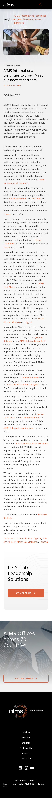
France (7, 214)
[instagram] (32, 768)
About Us (26, 753)
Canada (44, 542)
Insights (7, 19)
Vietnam (32, 542)
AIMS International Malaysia (22, 384)
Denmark (8, 538)
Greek (6, 247)
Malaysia (22, 542)
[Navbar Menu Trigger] (47, 4)
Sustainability (26, 748)
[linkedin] (20, 768)
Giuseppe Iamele (29, 417)
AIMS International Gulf (32, 341)
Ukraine (19, 538)
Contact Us (26, 758)
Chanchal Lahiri (30, 377)
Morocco (16, 322)
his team (36, 198)
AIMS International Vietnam (18, 428)
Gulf (13, 542)
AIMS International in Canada (32, 443)
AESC (21, 784)
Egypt (29, 322)
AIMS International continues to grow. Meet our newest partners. (30, 19)
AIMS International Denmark (23, 181)
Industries (26, 737)
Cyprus (37, 538)
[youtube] (26, 768)
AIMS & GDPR (30, 784)
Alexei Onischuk (17, 198)
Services (26, 732)
